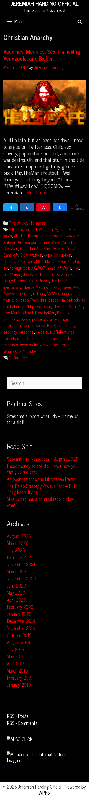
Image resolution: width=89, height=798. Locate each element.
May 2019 (15, 656)
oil (17, 299)
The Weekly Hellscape (27, 222)
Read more (38, 192)
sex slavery (45, 331)
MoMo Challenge (61, 293)
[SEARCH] (79, 21)
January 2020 (19, 614)
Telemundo (65, 331)
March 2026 (18, 543)
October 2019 (19, 635)
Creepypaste (14, 261)
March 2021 (17, 571)
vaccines (10, 344)
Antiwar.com (28, 241)
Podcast (64, 312)
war (42, 344)
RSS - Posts (18, 716)
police (25, 318)
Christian (10, 248)
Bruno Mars (50, 241)
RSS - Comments (22, 723)
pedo (25, 299)
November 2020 (21, 578)
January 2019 (19, 685)
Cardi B (67, 241)
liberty (29, 286)
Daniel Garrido (38, 261)
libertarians (12, 286)
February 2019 (20, 677)
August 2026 (19, 536)
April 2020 (16, 600)
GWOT (39, 267)
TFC (24, 338)
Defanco (59, 261)
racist (40, 325)
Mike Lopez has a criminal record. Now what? (40, 502)
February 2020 (20, 607)
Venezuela (28, 344)
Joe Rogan (12, 274)
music (8, 299)
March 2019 (17, 670)
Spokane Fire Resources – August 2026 (42, 459)
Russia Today (64, 325)
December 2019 (21, 621)
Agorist (61, 229)
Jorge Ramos (14, 280)
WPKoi (45, 792)
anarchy (51, 235)
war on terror (58, 344)
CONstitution (31, 254)
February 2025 (20, 557)
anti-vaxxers (69, 235)
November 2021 (21, 564)
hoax (51, 267)
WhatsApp (12, 350)
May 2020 (16, 592)
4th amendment (23, 229)
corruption (62, 254)
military (39, 293)
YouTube (29, 350)
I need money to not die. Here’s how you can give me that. (42, 469)
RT (49, 325)
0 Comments (20, 357)
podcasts (11, 318)
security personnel (18, 331)
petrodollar (75, 299)
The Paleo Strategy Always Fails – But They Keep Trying (41, 489)
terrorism (11, 338)
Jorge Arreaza (62, 274)
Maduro (42, 286)
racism (28, 325)
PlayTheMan (45, 312)
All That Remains (28, 235)
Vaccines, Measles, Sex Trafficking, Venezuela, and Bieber (42, 55)
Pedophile (39, 299)
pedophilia (56, 299)
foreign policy (21, 267)
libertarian (59, 280)
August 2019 (18, 642)
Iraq (76, 267)
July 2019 (15, 649)
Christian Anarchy (35, 248)
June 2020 (16, 585)
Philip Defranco (38, 306)
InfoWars (64, 267)
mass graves (61, 286)
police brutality (44, 318)
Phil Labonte (13, 306)
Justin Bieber (38, 280)
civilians (57, 248)
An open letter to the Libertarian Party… (42, 479)
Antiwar (9, 241)
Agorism (46, 229)
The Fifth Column (45, 338)
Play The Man (64, 306)
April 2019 (16, 663)
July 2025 (16, 550)
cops (48, 254)
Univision (68, 338)
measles (24, 293)
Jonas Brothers (36, 274)
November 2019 (21, 628)
